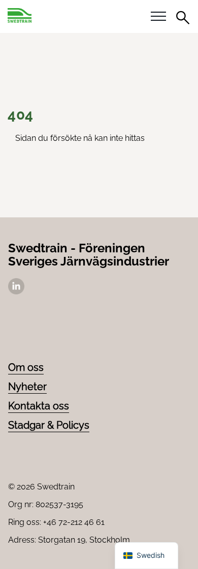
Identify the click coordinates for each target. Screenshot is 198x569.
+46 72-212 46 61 (74, 522)
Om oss (26, 367)
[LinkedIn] (16, 291)
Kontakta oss (38, 406)
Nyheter (27, 387)
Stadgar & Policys (48, 425)
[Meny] (158, 16)
